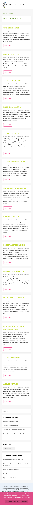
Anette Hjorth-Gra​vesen (9, 31)
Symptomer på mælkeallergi (11, 425)
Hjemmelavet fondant (9, 478)
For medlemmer (19, 31)
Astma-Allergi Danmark (15, 188)
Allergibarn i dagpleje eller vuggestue (14, 429)
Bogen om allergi (12, 107)
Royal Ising (6, 473)
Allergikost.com (11, 358)
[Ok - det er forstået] (31, 498)
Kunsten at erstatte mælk (10, 438)
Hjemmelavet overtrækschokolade (13, 459)
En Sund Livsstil (11, 217)
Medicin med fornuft (13, 298)
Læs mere (7, 45)
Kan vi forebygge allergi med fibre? (13, 433)
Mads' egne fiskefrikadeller (11, 469)
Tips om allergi (11, 28)
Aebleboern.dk (10, 384)
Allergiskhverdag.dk (14, 162)
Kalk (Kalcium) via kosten (10, 421)
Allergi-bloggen (12, 81)
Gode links (26, 31)
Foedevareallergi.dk (14, 245)
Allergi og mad (11, 133)
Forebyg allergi (11, 54)
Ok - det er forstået (12, 501)
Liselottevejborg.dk (14, 271)
